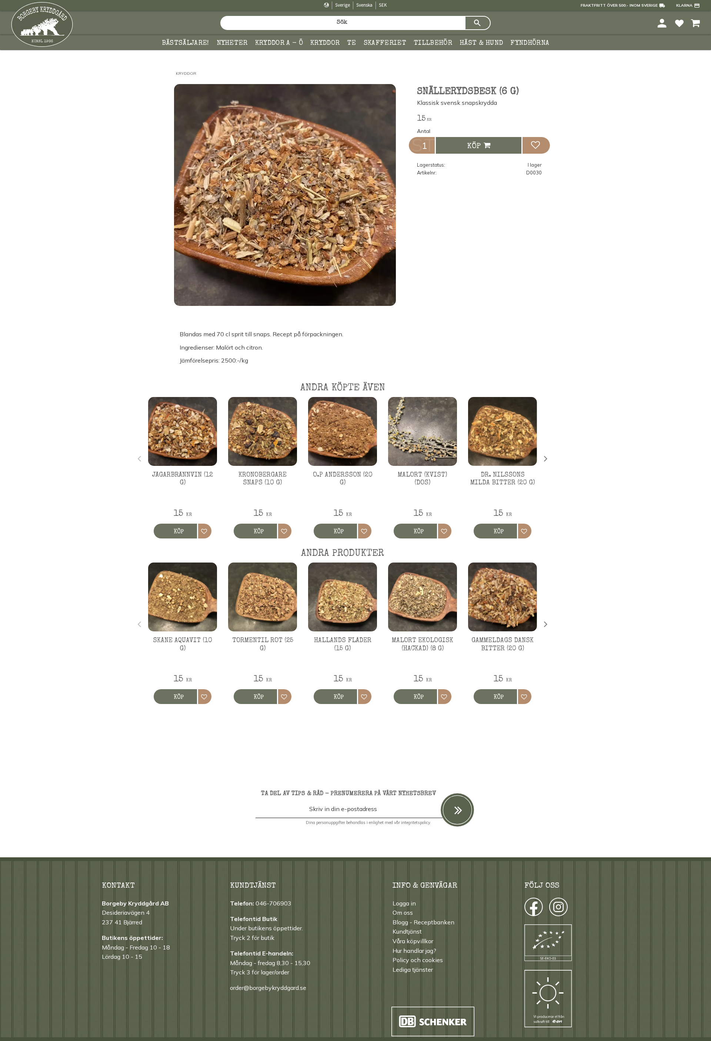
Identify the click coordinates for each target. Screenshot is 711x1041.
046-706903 (273, 903)
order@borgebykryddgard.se (268, 987)
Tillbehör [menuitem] (433, 43)
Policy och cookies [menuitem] (418, 960)
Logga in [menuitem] (404, 903)
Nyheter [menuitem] (232, 43)
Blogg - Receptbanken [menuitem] (423, 922)
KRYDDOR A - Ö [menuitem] (279, 43)
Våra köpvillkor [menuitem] (413, 941)
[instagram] (533, 909)
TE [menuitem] (351, 43)
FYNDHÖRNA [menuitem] (529, 43)
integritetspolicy (415, 822)
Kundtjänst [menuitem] (407, 931)
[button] (679, 22)
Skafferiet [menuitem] (385, 43)
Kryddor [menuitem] (325, 43)
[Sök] (478, 23)
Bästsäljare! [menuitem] (185, 43)
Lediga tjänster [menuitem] (413, 969)
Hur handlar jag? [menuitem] (414, 950)
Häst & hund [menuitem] (481, 43)
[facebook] (526, 909)
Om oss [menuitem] (403, 912)
